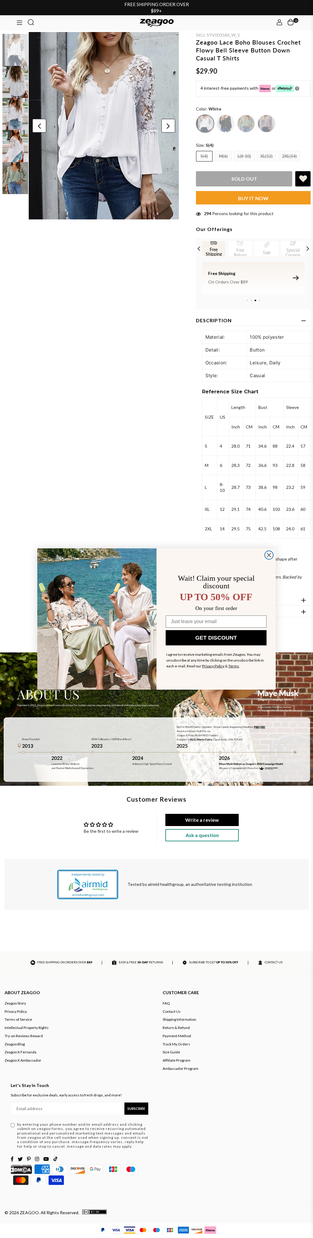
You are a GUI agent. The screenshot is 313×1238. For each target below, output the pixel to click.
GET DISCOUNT (216, 638)
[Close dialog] (269, 555)
